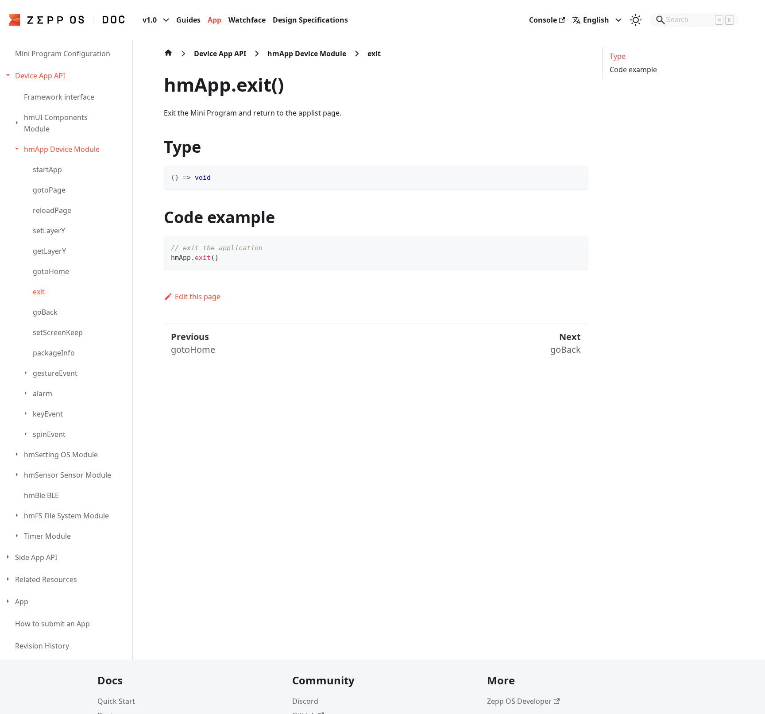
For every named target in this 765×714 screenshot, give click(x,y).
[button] (67, 76)
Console (543, 20)
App (214, 20)
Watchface (247, 20)
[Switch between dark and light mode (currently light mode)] (636, 20)
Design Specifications (310, 20)
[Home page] (168, 57)
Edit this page (197, 296)
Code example (633, 69)
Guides (188, 20)
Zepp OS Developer (519, 701)
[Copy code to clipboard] (577, 176)
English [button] (596, 20)
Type (618, 56)
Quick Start (116, 701)
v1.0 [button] (150, 20)
